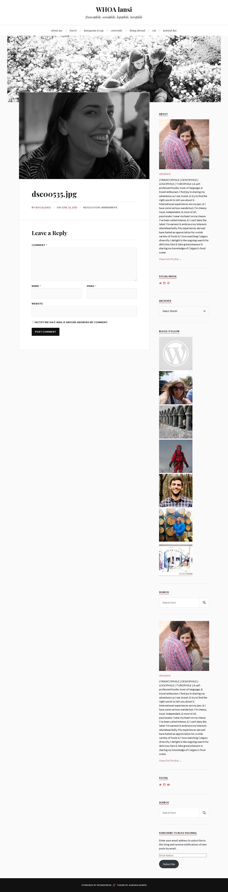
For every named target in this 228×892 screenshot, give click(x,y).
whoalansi (43, 207)
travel (73, 30)
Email (91, 286)
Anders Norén (138, 885)
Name (36, 286)
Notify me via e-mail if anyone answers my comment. (71, 322)
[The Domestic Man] (175, 506)
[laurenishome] (175, 574)
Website (37, 304)
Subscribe (169, 864)
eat (154, 30)
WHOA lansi (114, 9)
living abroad (137, 30)
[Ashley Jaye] (175, 437)
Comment (39, 245)
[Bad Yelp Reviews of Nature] (175, 471)
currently (116, 30)
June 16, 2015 (69, 207)
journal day (170, 30)
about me (56, 30)
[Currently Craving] (175, 403)
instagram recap (93, 30)
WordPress (104, 885)
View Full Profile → (170, 259)
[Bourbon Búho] (175, 540)
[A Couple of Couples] (175, 369)
